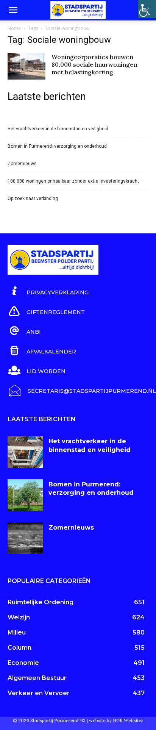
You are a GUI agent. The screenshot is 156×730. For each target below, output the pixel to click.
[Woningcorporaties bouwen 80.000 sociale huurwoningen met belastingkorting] (26, 66)
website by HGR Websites (116, 720)
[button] (13, 10)
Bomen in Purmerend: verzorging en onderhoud (57, 146)
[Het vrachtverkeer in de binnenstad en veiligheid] (25, 452)
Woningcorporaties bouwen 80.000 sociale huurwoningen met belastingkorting (94, 64)
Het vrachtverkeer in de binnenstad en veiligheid (58, 128)
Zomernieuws (22, 163)
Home (14, 28)
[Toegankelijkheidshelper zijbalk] (147, 9)
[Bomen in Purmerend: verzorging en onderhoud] (25, 495)
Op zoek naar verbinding (33, 198)
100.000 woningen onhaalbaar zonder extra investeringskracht (73, 181)
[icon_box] (48, 291)
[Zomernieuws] (25, 538)
